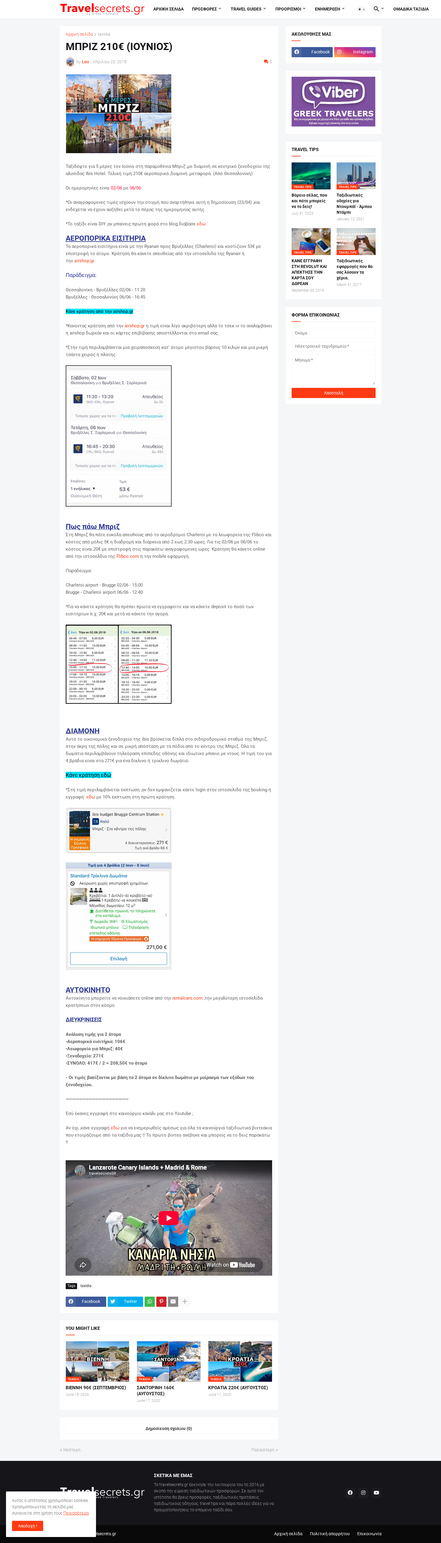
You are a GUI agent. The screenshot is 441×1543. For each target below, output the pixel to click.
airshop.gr (84, 260)
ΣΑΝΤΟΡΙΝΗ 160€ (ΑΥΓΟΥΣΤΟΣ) (155, 1390)
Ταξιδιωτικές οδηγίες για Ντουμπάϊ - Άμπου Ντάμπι (354, 204)
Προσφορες (204, 9)
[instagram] (363, 1493)
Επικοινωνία (369, 1533)
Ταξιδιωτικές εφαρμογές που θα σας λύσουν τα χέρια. (355, 269)
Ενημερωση (327, 9)
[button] (362, 9)
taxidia (104, 34)
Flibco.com (127, 556)
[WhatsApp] (150, 1302)
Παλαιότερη (262, 1449)
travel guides (246, 9)
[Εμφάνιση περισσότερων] (185, 1302)
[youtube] (376, 1493)
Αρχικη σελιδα (168, 9)
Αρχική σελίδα (79, 34)
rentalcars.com (187, 998)
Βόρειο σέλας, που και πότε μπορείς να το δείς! (309, 201)
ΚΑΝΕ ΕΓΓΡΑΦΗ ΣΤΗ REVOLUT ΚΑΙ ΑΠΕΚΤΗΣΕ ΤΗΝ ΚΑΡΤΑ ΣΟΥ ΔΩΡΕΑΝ (309, 272)
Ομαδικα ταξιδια (411, 9)
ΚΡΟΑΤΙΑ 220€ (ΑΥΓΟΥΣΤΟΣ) (238, 1387)
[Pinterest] (161, 1302)
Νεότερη (71, 1449)
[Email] (173, 1302)
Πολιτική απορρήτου (330, 1533)
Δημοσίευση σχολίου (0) (169, 1428)
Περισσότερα (76, 1513)
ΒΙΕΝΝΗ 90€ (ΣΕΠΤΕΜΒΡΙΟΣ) (96, 1387)
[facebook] (350, 1493)
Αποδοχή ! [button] (27, 1526)
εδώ (201, 224)
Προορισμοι (288, 9)
